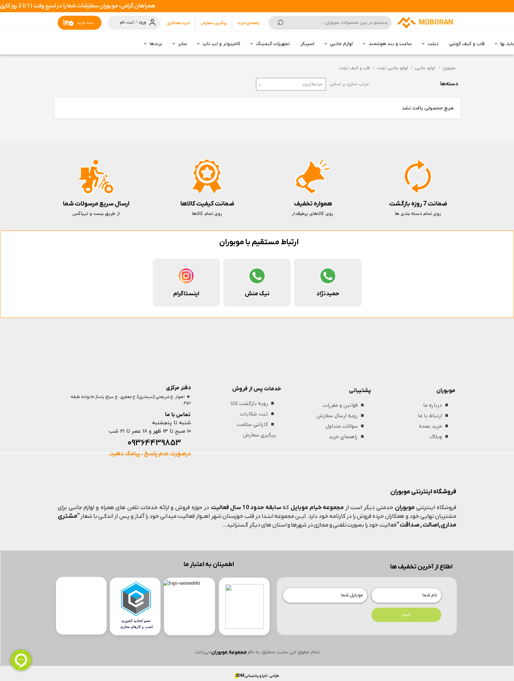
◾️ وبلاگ (440, 436)
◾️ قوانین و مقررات (344, 405)
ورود (142, 22)
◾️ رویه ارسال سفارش (341, 415)
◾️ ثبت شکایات (258, 414)
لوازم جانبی (341, 44)
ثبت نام (127, 22)
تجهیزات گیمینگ (273, 44)
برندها (156, 44)
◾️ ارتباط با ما (434, 415)
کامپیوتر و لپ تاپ (221, 44)
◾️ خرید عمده (434, 426)
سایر (182, 44)
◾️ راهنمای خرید (347, 436)
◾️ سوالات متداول (346, 426)
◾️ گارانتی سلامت (256, 424)
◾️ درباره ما (436, 405)
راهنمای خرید (248, 23)
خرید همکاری (178, 23)
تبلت (433, 44)
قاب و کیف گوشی (467, 44)
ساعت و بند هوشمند (390, 44)
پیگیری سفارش (214, 23)
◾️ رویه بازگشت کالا (253, 403)
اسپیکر (307, 44)
